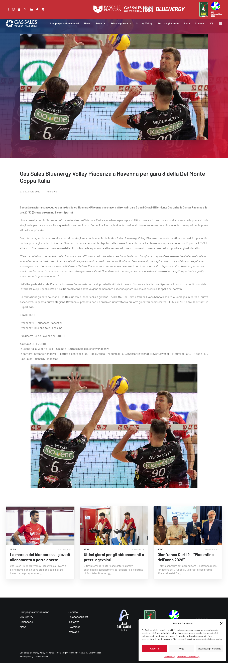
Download (74, 626)
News (87, 23)
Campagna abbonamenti (64, 23)
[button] (221, 623)
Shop (187, 23)
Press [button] (99, 23)
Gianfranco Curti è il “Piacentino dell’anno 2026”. (186, 557)
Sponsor (200, 23)
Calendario (26, 621)
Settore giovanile (168, 23)
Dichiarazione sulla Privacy (188, 656)
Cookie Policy (169, 656)
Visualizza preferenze (209, 648)
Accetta (154, 648)
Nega (181, 648)
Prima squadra (119, 23)
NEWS (13, 549)
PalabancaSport (78, 616)
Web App (73, 631)
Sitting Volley (144, 23)
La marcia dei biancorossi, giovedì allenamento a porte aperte (40, 557)
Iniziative (73, 621)
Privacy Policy (26, 656)
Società (73, 612)
